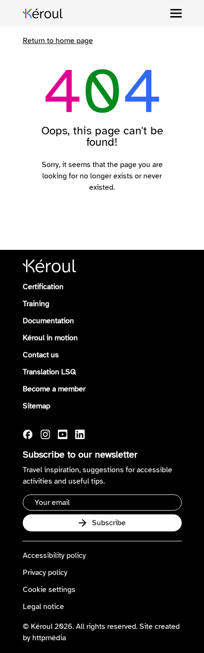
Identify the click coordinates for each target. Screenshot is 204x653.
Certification (43, 286)
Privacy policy (45, 572)
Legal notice (43, 606)
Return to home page (58, 40)
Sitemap (36, 406)
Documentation (48, 321)
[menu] (176, 13)
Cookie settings (49, 589)
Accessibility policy (54, 555)
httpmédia (49, 638)
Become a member (54, 389)
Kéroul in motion (50, 338)
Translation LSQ (49, 372)
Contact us (41, 355)
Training (36, 304)
